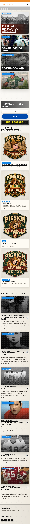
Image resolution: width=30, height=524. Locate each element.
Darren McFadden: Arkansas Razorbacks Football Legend (10, 488)
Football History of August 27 (10, 455)
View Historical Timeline (10, 1)
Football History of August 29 (10, 28)
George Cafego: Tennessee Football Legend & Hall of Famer (13, 317)
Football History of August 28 (10, 388)
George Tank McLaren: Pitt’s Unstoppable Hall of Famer (12, 353)
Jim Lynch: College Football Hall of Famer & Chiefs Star (12, 422)
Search (15, 116)
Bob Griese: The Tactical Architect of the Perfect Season (12, 48)
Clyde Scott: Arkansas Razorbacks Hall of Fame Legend (12, 104)
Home (3, 516)
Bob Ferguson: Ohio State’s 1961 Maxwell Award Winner (13, 68)
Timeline (8, 516)
